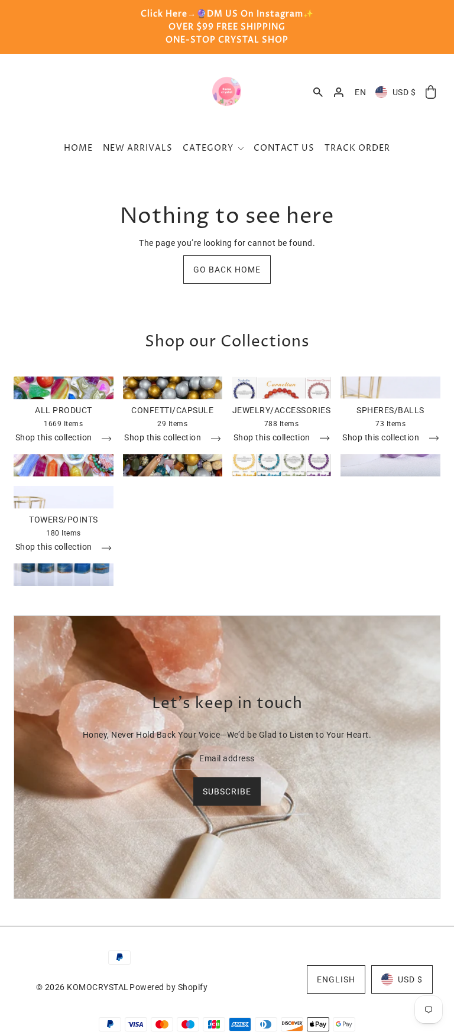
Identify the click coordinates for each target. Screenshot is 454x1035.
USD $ (404, 92)
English (336, 979)
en (360, 92)
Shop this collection (55, 438)
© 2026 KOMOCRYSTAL (82, 987)
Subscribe (227, 791)
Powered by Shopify (168, 987)
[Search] (318, 92)
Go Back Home (227, 269)
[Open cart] (430, 92)
